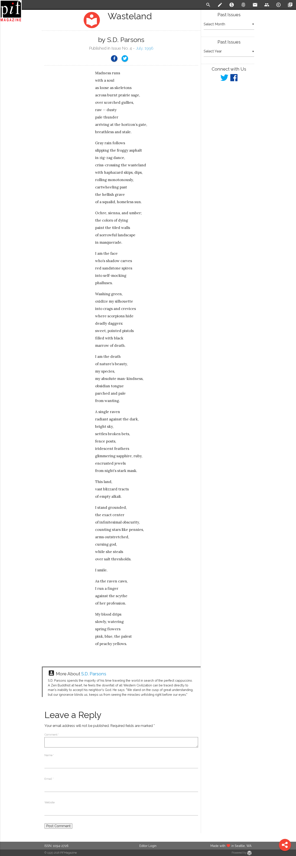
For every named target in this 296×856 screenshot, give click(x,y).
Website (49, 802)
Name (49, 755)
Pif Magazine (68, 852)
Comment (51, 734)
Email (49, 778)
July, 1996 (144, 48)
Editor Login (147, 846)
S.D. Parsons (93, 673)
